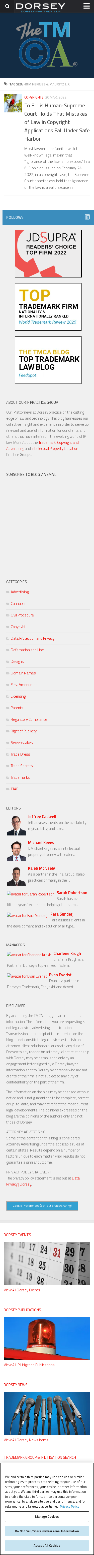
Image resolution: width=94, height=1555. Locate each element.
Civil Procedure (22, 615)
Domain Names (23, 673)
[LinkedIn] (87, 217)
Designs (17, 661)
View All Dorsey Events (22, 1290)
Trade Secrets (22, 766)
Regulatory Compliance (29, 719)
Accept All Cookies (47, 1545)
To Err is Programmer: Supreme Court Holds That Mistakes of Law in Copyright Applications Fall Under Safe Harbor (57, 122)
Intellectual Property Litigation (55, 448)
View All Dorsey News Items (26, 1440)
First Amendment (25, 685)
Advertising (20, 592)
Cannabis (18, 603)
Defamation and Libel (28, 650)
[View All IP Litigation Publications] (47, 1359)
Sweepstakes (22, 742)
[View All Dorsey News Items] (47, 1434)
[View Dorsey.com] (40, 12)
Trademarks (20, 777)
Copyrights (34, 97)
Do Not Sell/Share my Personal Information (47, 1531)
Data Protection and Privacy (32, 638)
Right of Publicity (24, 731)
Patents (17, 708)
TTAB (15, 789)
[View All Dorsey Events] (47, 1284)
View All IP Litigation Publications (29, 1365)
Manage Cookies (47, 1516)
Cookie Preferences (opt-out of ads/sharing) (42, 1205)
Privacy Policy (69, 1506)
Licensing (18, 696)
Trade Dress (20, 754)
